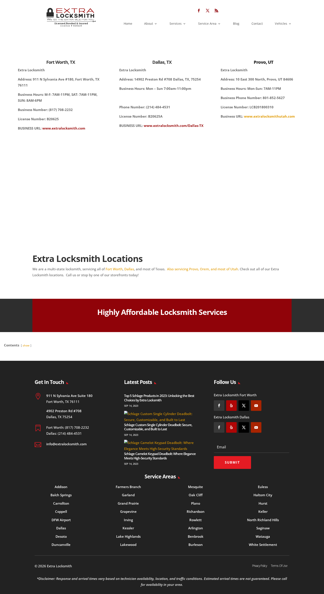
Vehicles (281, 24)
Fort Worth (114, 269)
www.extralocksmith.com (63, 128)
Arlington (195, 528)
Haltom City (262, 495)
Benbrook (195, 536)
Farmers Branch (128, 487)
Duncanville (61, 544)
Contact (257, 24)
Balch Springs (61, 495)
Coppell (61, 511)
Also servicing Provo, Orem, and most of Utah (202, 269)
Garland (128, 495)
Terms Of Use (279, 566)
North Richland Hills (263, 520)
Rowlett (195, 520)
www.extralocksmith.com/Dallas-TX (173, 125)
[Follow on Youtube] (256, 405)
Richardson (196, 511)
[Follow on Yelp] (231, 405)
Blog (236, 24)
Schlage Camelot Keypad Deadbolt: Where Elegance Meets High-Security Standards (160, 455)
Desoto (61, 536)
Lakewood (128, 544)
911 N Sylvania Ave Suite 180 (69, 395)
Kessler (128, 528)
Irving (128, 520)
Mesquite (195, 487)
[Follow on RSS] (216, 10)
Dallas (129, 269)
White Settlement (263, 544)
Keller (263, 511)
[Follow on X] (207, 10)
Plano (195, 503)
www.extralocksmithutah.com (269, 116)
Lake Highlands (128, 536)
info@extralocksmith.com (66, 444)
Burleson (195, 544)
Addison (61, 487)
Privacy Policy (259, 566)
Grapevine (128, 511)
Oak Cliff (196, 495)
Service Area (207, 24)
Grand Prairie (128, 503)
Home (128, 24)
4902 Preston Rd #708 (64, 411)
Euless (263, 487)
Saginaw (263, 528)
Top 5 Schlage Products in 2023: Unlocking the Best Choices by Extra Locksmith (159, 397)
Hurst (263, 503)
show (26, 345)
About (148, 24)
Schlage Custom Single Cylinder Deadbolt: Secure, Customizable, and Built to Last (158, 427)
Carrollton (61, 503)
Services (175, 24)
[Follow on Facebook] (198, 10)
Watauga (263, 536)
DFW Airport (61, 520)
